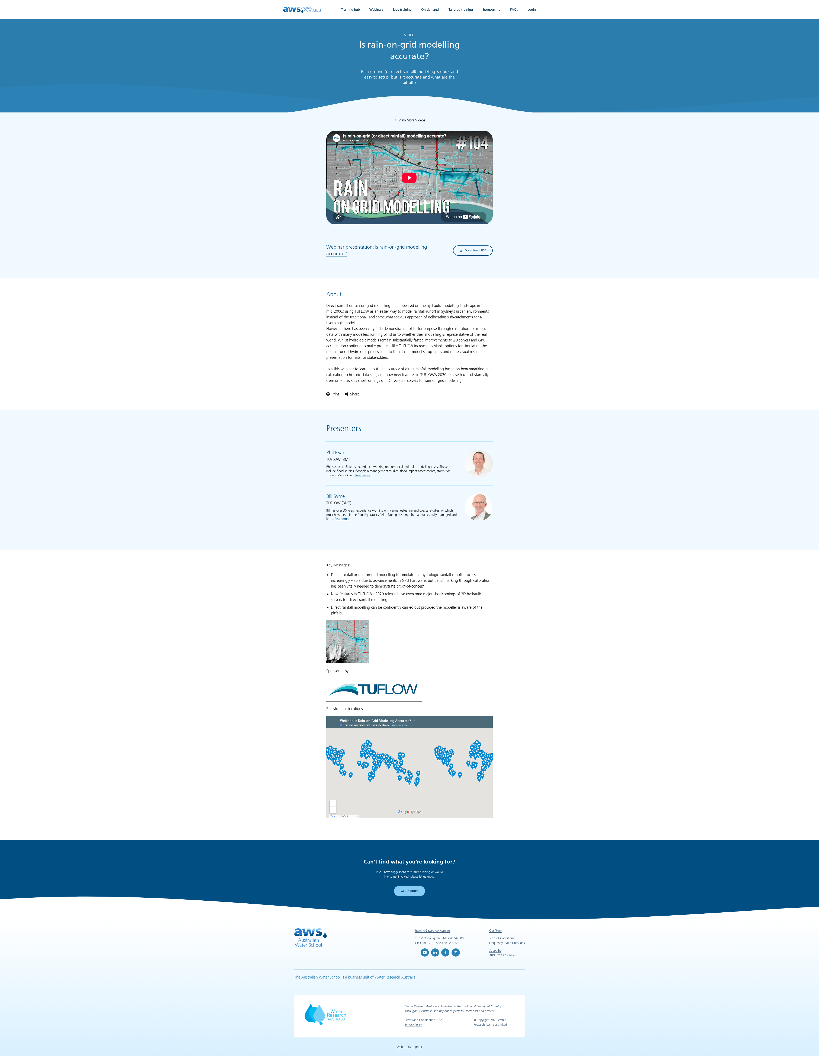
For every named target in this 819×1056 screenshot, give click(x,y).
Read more (362, 475)
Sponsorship (491, 9)
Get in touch (409, 891)
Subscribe (495, 950)
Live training (402, 9)
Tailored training (461, 9)
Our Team (495, 930)
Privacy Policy (413, 1025)
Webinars (376, 9)
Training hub (350, 9)
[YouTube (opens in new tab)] (425, 952)
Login (531, 9)
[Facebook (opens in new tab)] (445, 952)
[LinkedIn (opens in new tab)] (435, 952)
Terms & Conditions (501, 938)
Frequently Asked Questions (507, 943)
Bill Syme (335, 496)
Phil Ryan (336, 452)
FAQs (514, 9)
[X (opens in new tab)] (456, 952)
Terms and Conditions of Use (423, 1020)
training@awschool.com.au (432, 930)
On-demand (430, 9)
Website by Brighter (409, 1047)
